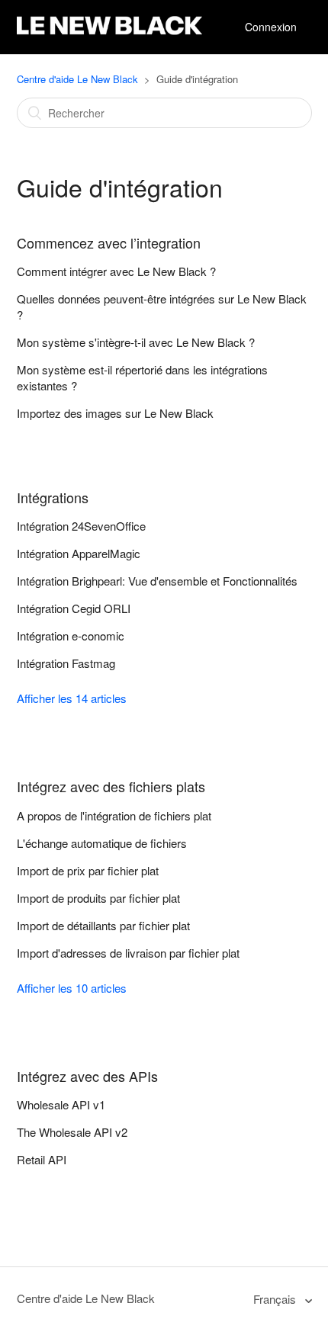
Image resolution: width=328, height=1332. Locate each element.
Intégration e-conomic (70, 635)
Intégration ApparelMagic (78, 553)
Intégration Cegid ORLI (73, 608)
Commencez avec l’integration (109, 242)
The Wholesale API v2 (72, 1132)
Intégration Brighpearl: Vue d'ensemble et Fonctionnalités (157, 581)
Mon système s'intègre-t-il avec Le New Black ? (136, 342)
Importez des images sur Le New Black (115, 413)
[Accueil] (109, 35)
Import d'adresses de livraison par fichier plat (128, 953)
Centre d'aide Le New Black (77, 79)
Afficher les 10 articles (72, 988)
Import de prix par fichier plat (88, 870)
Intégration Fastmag (66, 663)
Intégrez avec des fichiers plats (111, 786)
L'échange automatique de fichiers (102, 843)
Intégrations (52, 497)
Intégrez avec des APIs (87, 1076)
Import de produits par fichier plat (98, 898)
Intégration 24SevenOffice (81, 526)
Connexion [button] (271, 26)
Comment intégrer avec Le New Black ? (116, 271)
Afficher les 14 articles (72, 698)
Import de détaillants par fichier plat (103, 925)
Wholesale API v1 (61, 1104)
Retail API (41, 1159)
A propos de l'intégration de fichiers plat (114, 815)
